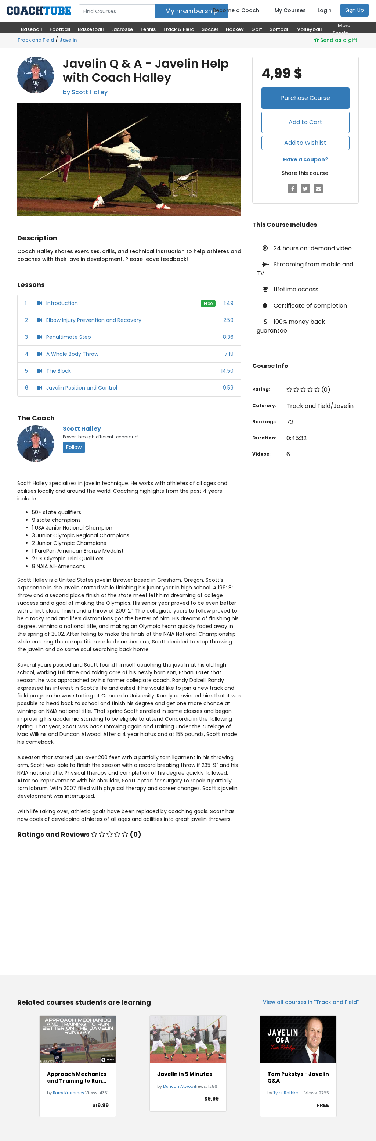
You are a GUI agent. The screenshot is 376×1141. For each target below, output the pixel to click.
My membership (191, 10)
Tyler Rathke (285, 1093)
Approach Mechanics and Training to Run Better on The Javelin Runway (77, 1077)
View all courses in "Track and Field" (311, 1002)
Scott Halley (82, 428)
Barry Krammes (68, 1093)
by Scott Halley (85, 92)
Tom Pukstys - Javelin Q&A (298, 1077)
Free (208, 303)
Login (325, 10)
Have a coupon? (305, 159)
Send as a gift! (339, 40)
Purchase (305, 98)
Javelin (68, 39)
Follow (74, 447)
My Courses (290, 10)
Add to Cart (305, 122)
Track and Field (35, 39)
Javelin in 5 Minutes (184, 1074)
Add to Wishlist (305, 143)
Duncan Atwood (179, 1086)
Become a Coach (236, 10)
